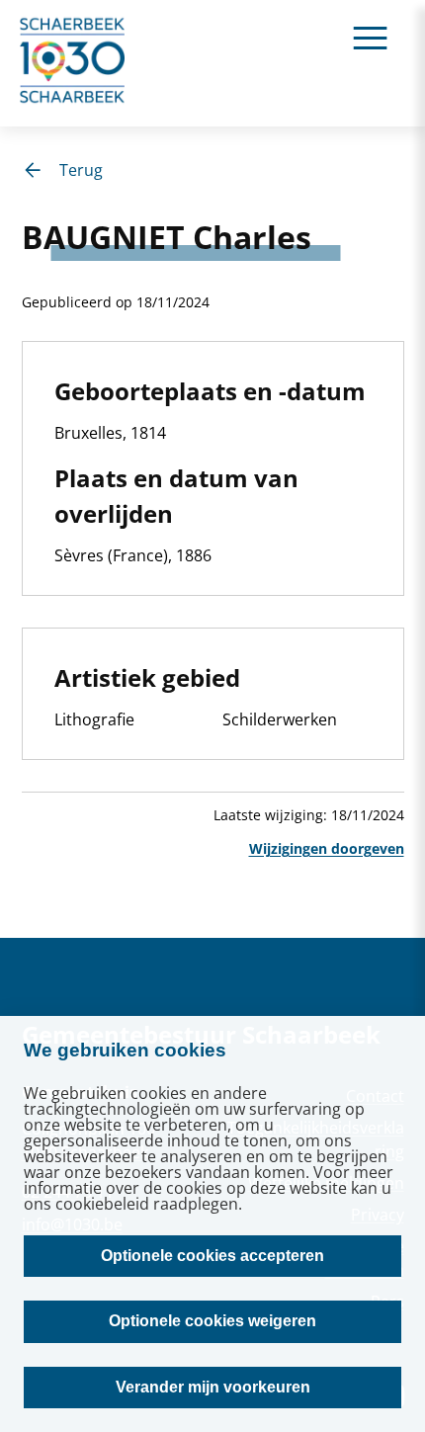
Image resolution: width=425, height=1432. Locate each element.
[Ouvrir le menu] (370, 37)
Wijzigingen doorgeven (326, 848)
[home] (73, 63)
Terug (81, 170)
